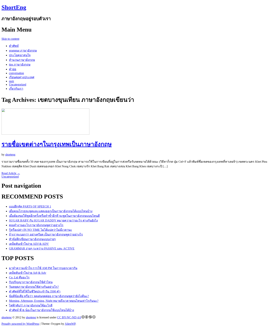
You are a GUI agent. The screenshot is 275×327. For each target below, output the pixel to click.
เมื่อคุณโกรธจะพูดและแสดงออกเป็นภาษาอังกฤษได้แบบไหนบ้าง (50, 211)
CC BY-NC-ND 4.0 (69, 317)
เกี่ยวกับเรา (16, 88)
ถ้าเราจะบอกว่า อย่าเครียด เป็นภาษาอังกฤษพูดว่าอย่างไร (46, 234)
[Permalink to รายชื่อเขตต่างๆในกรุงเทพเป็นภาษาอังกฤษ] (45, 133)
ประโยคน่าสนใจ (19, 55)
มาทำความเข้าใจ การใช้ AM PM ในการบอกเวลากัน (43, 268)
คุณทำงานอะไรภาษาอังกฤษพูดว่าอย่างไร (36, 225)
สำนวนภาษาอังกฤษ (22, 59)
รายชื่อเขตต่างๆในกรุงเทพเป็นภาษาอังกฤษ (56, 144)
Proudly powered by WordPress (20, 323)
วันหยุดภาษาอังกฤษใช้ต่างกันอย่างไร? (34, 286)
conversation (16, 73)
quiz (11, 81)
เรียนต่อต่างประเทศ (21, 77)
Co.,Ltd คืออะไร (19, 277)
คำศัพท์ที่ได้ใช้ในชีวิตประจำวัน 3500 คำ (34, 291)
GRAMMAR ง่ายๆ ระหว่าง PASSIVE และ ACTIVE (41, 248)
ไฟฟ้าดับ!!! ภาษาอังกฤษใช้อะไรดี (30, 305)
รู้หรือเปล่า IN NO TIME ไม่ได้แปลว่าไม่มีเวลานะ (40, 229)
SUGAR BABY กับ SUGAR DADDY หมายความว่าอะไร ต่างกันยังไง (53, 220)
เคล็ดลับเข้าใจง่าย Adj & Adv (27, 272)
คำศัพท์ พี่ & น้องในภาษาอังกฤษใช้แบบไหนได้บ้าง (41, 310)
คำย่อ (12, 69)
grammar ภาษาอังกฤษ (23, 50)
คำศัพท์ (14, 45)
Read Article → (10, 173)
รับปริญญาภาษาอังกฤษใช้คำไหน (31, 282)
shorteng (10, 154)
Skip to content (10, 38)
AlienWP (70, 323)
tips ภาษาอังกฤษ (19, 64)
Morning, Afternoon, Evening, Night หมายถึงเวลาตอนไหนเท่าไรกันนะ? (53, 300)
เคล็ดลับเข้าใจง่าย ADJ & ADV (29, 243)
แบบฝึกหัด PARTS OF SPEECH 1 (30, 206)
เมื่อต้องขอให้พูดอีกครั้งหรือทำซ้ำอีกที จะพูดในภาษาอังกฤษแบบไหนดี (54, 215)
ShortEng (13, 7)
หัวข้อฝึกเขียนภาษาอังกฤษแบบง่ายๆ (32, 239)
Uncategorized (17, 84)
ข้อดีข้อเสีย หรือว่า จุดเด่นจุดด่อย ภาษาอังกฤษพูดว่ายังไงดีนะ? (49, 296)
